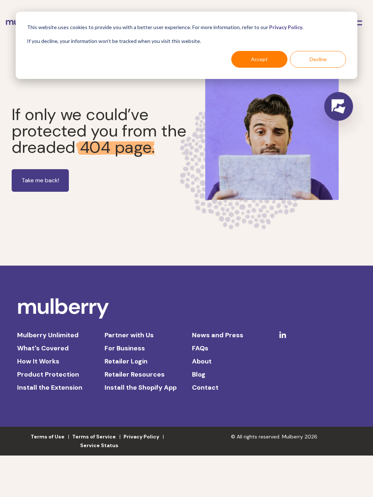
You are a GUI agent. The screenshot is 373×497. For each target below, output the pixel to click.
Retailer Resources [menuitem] (135, 374)
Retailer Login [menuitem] (126, 361)
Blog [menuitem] (198, 374)
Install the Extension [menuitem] (49, 387)
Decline (318, 59)
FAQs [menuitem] (200, 348)
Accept (259, 59)
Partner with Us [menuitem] (129, 335)
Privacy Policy (285, 27)
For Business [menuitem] (125, 348)
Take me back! (40, 180)
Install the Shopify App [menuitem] (141, 387)
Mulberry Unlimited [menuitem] (48, 335)
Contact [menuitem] (205, 387)
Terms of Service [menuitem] (94, 436)
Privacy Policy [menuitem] (141, 436)
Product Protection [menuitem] (48, 374)
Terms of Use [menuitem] (47, 436)
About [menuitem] (202, 361)
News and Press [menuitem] (217, 335)
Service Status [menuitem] (99, 445)
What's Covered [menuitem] (43, 348)
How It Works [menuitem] (38, 361)
